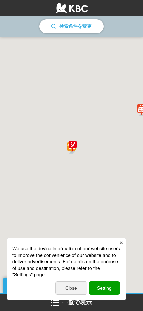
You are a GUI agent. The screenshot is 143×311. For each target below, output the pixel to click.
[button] (72, 147)
